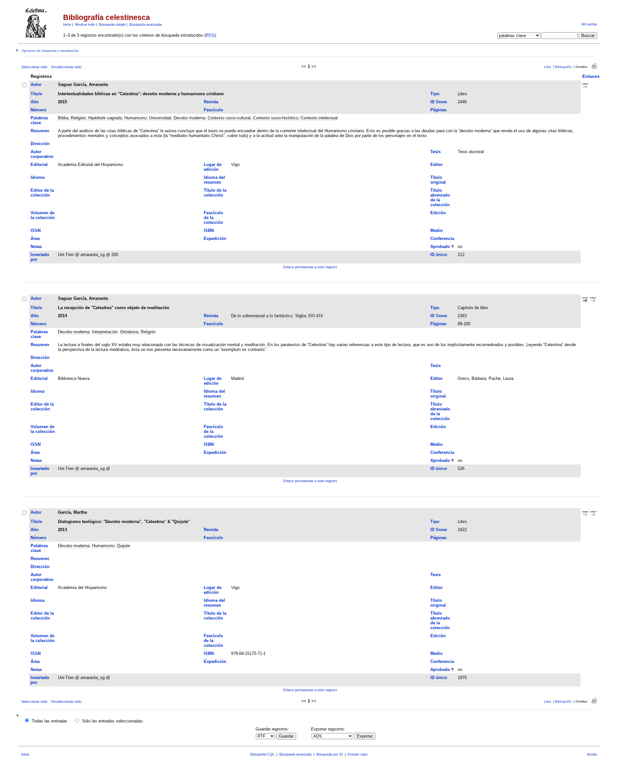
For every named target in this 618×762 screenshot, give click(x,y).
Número (38, 109)
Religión (78, 117)
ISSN (36, 230)
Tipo (434, 93)
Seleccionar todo (34, 67)
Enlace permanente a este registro (310, 267)
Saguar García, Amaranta (83, 84)
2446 (462, 101)
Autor (36, 84)
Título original (438, 180)
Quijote (123, 545)
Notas (36, 246)
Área (35, 238)
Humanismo (135, 117)
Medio (436, 230)
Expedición (215, 238)
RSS (210, 35)
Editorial (39, 164)
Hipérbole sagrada (105, 117)
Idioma (37, 177)
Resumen (40, 130)
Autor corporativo (42, 154)
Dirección (40, 143)
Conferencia (442, 238)
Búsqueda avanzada (145, 24)
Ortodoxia (129, 331)
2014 (62, 315)
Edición (438, 212)
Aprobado (440, 246)
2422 (462, 529)
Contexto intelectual (319, 117)
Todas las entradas (49, 721)
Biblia (63, 117)
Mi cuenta (589, 24)
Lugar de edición (212, 167)
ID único (438, 254)
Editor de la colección (42, 192)
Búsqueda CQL (262, 754)
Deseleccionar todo (66, 67)
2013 (62, 529)
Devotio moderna (189, 117)
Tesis (435, 151)
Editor (436, 164)
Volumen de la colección (43, 215)
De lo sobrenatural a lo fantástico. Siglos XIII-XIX (277, 315)
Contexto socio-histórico (275, 117)
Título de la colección (215, 192)
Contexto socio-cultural (229, 117)
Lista (547, 67)
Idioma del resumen (214, 180)
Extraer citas (358, 754)
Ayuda (592, 754)
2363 (462, 315)
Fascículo (213, 109)
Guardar (286, 736)
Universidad (160, 117)
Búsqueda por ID (329, 754)
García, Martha (72, 512)
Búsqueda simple (112, 24)
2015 (62, 101)
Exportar (365, 736)
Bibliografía (563, 67)
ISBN (209, 230)
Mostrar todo (85, 24)
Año (35, 101)
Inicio (67, 24)
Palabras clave (39, 120)
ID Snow (438, 101)
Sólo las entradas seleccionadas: (113, 721)
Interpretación (104, 331)
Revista (211, 101)
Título (36, 93)
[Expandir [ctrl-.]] (18, 716)
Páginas (438, 109)
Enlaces (591, 76)
